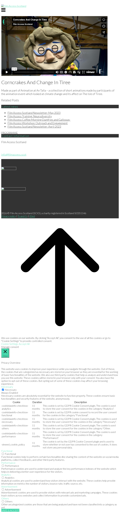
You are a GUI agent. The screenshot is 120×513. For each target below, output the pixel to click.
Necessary (11, 389)
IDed (32, 216)
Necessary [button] (7, 386)
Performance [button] (8, 462)
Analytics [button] (6, 474)
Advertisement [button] (9, 486)
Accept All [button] (24, 343)
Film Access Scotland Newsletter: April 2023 (34, 126)
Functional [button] (6, 450)
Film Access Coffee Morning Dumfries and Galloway (39, 119)
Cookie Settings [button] (9, 343)
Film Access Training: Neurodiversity (30, 116)
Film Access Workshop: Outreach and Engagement (38, 123)
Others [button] (5, 498)
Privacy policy (8, 216)
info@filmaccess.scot (13, 154)
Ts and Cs (23, 216)
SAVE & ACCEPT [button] (10, 510)
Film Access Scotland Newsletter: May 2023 (34, 112)
